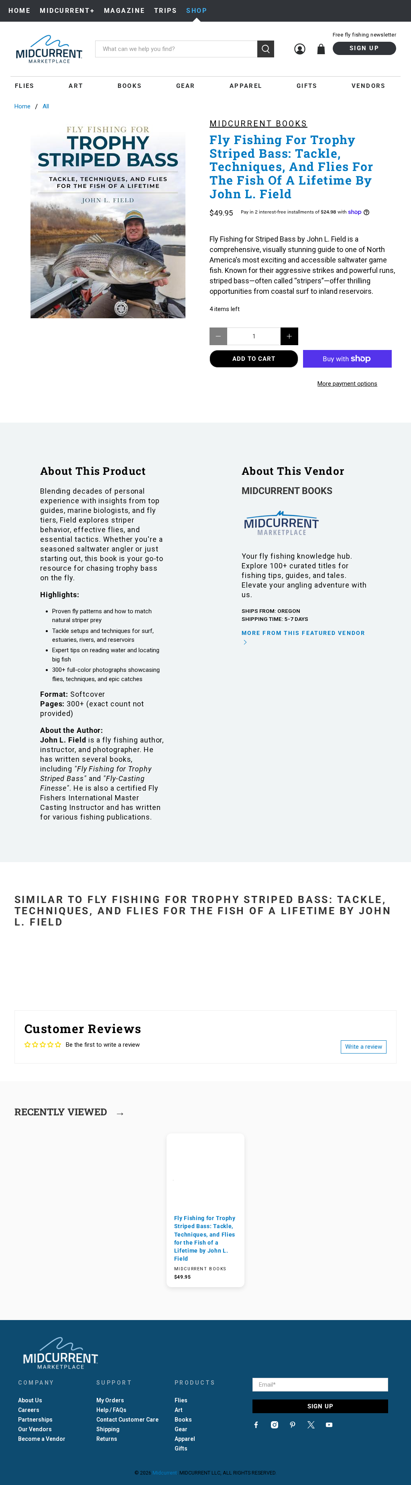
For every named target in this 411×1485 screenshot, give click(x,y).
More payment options (347, 383)
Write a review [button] (363, 1046)
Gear (185, 86)
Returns (106, 1439)
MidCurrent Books (258, 123)
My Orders (110, 1400)
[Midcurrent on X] (311, 1426)
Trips (165, 10)
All (46, 107)
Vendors (369, 86)
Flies (25, 86)
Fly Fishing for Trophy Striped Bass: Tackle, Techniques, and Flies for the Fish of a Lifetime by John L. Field (205, 1238)
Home (19, 10)
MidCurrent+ (67, 10)
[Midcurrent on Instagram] (274, 1426)
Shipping (108, 1429)
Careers (28, 1410)
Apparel (246, 86)
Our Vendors (35, 1429)
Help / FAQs (111, 1410)
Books (130, 86)
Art (76, 86)
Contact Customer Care (127, 1419)
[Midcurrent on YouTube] (329, 1426)
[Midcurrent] (49, 49)
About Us (30, 1400)
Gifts (307, 86)
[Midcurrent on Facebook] (256, 1426)
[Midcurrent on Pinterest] (292, 1426)
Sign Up (364, 48)
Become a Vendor (41, 1439)
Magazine (124, 10)
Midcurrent (165, 1473)
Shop (196, 10)
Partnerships (35, 1419)
